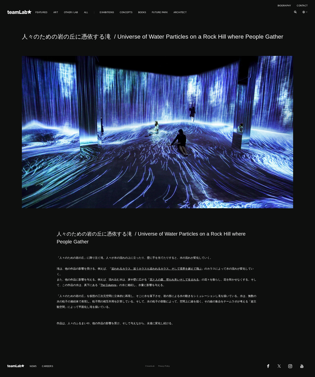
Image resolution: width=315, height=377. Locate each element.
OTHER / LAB (71, 12)
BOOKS (142, 12)
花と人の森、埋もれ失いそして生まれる (174, 279)
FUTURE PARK (160, 12)
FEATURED (41, 12)
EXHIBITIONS (107, 12)
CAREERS (47, 366)
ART (55, 12)
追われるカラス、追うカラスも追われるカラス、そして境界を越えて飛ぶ (156, 268)
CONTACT (302, 5)
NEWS (33, 366)
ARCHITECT (180, 12)
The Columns (108, 285)
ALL (86, 12)
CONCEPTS (126, 12)
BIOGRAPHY (284, 5)
